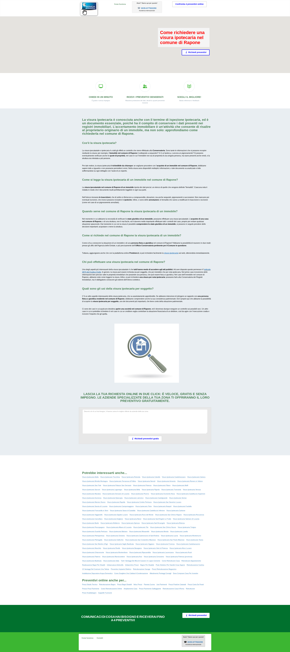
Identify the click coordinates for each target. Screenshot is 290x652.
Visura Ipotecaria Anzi (134, 556)
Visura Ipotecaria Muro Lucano (180, 548)
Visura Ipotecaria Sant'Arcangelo (153, 523)
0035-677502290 (148, 8)
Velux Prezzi (137, 584)
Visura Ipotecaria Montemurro (190, 536)
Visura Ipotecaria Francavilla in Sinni (95, 510)
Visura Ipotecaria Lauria (169, 536)
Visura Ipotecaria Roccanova (193, 515)
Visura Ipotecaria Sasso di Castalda (122, 510)
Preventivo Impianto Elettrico (121, 569)
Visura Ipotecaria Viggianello (92, 515)
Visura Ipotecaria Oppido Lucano (116, 515)
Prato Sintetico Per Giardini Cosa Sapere (170, 565)
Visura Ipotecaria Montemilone (117, 552)
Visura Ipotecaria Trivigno (187, 527)
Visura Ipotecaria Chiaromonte (93, 552)
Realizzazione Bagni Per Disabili (93, 565)
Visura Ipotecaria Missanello (139, 531)
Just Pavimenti (161, 584)
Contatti (100, 638)
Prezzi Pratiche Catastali (177, 584)
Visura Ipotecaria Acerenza (91, 498)
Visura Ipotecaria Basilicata (92, 561)
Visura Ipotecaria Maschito (91, 548)
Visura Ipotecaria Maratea (91, 494)
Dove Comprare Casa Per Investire (185, 573)
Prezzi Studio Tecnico (89, 584)
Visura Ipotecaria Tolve (143, 506)
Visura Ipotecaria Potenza (142, 485)
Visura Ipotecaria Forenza (165, 544)
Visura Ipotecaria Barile (90, 523)
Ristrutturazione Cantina (195, 565)
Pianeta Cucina (149, 584)
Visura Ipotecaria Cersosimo (154, 556)
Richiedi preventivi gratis (147, 438)
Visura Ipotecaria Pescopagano (93, 527)
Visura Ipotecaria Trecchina (110, 477)
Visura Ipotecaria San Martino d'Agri (95, 544)
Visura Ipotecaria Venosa (192, 489)
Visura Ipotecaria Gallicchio (113, 540)
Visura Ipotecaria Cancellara (92, 519)
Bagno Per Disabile (147, 565)
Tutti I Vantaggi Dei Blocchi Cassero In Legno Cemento (140, 561)
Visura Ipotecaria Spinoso (130, 523)
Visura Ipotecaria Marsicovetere (113, 556)
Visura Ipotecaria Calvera (196, 477)
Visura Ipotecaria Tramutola (171, 489)
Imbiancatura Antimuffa (115, 565)
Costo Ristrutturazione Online (111, 589)
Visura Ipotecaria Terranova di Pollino (122, 481)
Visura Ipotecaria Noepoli (162, 506)
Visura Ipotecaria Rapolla (116, 502)
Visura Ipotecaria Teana (194, 540)
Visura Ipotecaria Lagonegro (112, 489)
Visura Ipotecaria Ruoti (183, 552)
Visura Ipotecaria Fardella (182, 506)
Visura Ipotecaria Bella (132, 489)
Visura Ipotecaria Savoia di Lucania (94, 506)
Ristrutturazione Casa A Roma (173, 589)
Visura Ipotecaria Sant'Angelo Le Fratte (157, 519)
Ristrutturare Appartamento (191, 561)
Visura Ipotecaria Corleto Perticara (139, 502)
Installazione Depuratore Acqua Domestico (97, 573)
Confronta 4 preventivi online (189, 4)
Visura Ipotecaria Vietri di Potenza (156, 548)
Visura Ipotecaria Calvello (151, 477)
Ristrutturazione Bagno (107, 584)
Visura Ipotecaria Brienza (176, 523)
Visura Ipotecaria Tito (140, 527)
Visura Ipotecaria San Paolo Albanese (170, 540)
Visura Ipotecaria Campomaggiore (121, 506)
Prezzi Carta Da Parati (196, 584)
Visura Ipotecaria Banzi (133, 519)
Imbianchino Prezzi (132, 565)
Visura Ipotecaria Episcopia (113, 498)
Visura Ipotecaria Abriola (159, 531)
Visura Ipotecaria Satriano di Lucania (186, 519)
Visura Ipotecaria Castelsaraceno (188, 544)
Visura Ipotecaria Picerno (140, 494)
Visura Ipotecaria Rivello (111, 548)
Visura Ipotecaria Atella (90, 477)
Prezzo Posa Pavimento (90, 589)
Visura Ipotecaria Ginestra (115, 536)
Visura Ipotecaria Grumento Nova (163, 494)
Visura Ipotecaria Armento (166, 481)
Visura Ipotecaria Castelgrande (156, 498)
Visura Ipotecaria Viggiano (144, 544)
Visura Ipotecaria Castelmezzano (174, 477)
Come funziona (120, 4)
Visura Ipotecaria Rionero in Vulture (190, 481)
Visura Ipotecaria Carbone (175, 510)
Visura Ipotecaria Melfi (180, 485)
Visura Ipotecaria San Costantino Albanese (140, 540)
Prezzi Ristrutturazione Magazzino (164, 569)
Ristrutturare (190, 589)
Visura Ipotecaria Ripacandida (140, 552)
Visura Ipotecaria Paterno (91, 556)
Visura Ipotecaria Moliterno (110, 523)
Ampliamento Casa (130, 589)
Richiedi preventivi (197, 52)
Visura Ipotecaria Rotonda (131, 477)
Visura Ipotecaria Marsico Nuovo (93, 502)
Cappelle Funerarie (105, 593)
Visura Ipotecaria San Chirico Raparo (168, 515)
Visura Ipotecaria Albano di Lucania (119, 527)
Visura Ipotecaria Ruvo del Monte (141, 515)
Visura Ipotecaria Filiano (161, 485)
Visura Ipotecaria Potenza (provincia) (179, 556)
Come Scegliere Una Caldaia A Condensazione (131, 573)
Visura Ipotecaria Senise (178, 498)
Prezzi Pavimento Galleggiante (150, 589)
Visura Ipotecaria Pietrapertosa (93, 536)
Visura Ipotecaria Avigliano (113, 519)
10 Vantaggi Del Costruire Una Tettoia (95, 569)
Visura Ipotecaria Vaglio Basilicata (122, 544)
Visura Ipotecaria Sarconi (91, 489)
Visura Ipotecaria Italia (111, 561)
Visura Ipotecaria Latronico (134, 498)
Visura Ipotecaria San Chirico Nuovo (163, 527)
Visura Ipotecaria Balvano (118, 531)
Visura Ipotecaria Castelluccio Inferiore (151, 510)
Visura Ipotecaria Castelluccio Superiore (190, 494)
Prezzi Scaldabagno (89, 593)
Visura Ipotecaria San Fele (91, 485)
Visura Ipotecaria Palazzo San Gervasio (117, 485)
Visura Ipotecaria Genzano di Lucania (115, 494)
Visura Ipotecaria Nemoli (146, 481)
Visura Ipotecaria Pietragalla (92, 540)
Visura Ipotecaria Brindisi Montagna (95, 481)
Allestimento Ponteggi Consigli (160, 573)
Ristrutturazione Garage (141, 569)
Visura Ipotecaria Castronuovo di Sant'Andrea (142, 536)
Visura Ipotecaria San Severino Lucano (167, 502)
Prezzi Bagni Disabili (124, 584)
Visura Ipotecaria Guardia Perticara (94, 531)
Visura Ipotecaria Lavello (179, 531)
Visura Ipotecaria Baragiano (132, 548)
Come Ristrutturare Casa (171, 561)
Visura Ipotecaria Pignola (151, 489)
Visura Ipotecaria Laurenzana (163, 552)
